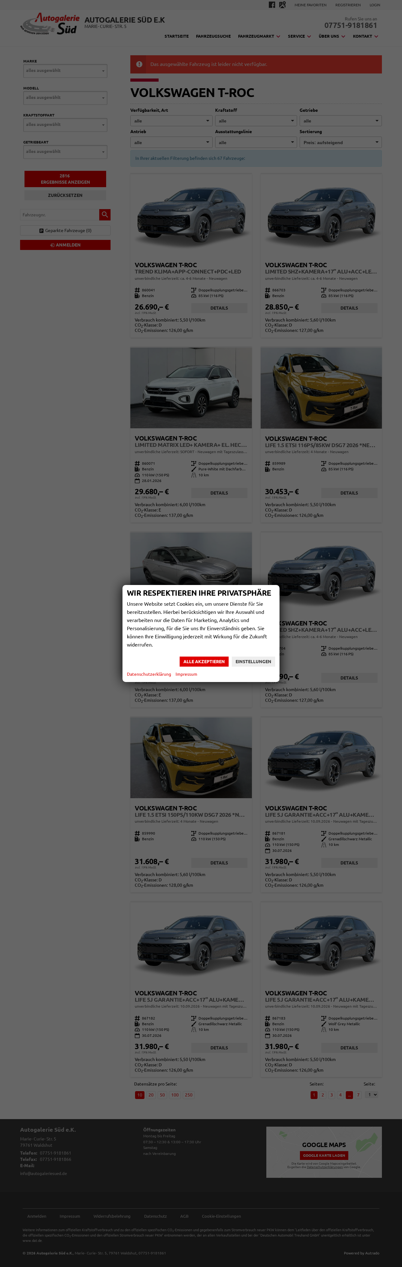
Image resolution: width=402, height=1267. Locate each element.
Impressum (186, 674)
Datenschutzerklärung (149, 674)
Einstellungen (253, 661)
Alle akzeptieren (204, 661)
